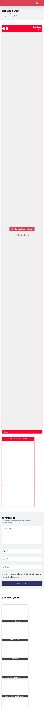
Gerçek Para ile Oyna (23, 229)
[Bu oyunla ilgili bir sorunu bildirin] (3, 28)
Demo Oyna (23, 235)
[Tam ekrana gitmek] (7, 28)
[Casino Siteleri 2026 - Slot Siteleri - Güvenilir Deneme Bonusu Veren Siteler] (10, 3)
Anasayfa (4, 16)
